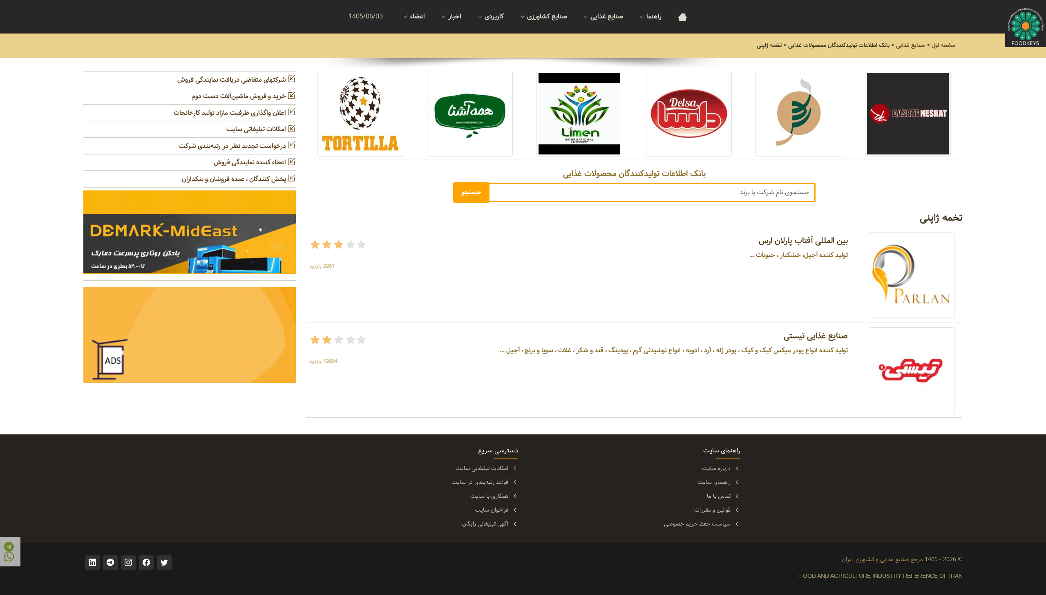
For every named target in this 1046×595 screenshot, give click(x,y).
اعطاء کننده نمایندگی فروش (251, 162)
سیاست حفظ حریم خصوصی (697, 524)
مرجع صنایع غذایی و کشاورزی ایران (882, 559)
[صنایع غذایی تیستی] (911, 370)
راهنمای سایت (714, 482)
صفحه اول (944, 45)
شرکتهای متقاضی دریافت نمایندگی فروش (232, 80)
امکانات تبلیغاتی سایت (257, 129)
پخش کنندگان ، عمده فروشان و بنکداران (235, 179)
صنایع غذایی (910, 45)
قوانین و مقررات (712, 510)
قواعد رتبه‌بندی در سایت (479, 482)
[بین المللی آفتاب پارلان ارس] (911, 275)
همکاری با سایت (489, 496)
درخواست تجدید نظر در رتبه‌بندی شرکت (233, 146)
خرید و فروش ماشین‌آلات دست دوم (240, 96)
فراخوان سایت (491, 510)
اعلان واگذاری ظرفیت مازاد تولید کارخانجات (231, 113)
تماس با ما (719, 496)
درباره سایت (716, 468)
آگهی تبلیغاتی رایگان (485, 524)
